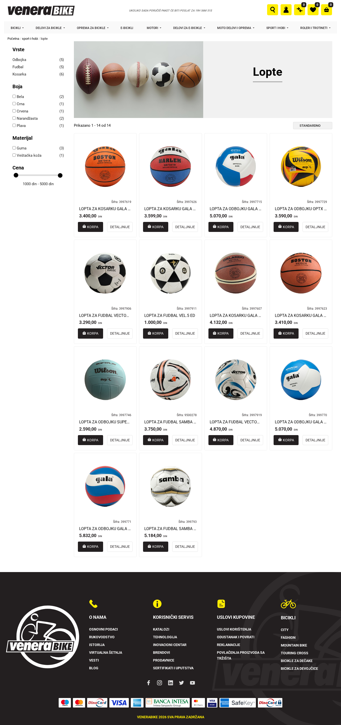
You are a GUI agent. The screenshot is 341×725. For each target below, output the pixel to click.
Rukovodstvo (102, 637)
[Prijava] (286, 9)
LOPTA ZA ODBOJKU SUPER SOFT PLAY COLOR (105, 422)
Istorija (97, 645)
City (285, 630)
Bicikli (16, 28)
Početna (13, 38)
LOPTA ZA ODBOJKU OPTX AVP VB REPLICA (301, 209)
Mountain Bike (294, 645)
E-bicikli (127, 28)
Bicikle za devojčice (299, 669)
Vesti (94, 660)
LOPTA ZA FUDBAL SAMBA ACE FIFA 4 (170, 422)
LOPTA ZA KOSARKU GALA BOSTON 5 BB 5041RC (301, 315)
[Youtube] (192, 682)
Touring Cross (294, 653)
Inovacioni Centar (169, 645)
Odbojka (19, 59)
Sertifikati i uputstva (173, 668)
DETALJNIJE (120, 227)
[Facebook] (148, 682)
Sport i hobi (276, 28)
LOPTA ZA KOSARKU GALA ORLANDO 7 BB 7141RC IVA (236, 315)
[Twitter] (181, 682)
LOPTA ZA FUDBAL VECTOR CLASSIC (105, 315)
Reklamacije (228, 645)
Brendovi (161, 653)
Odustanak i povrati (235, 637)
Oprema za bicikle (91, 28)
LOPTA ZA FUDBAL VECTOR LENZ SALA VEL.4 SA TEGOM (236, 422)
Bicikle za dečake (297, 661)
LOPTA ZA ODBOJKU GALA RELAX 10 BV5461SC (236, 209)
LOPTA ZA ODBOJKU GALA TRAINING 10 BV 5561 (105, 529)
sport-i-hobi (30, 38)
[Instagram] (159, 682)
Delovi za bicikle (49, 28)
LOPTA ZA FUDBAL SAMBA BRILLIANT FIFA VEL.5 (170, 529)
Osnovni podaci (103, 629)
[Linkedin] (170, 682)
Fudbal (17, 67)
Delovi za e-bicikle (188, 28)
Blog (93, 668)
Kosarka (19, 74)
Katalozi (161, 629)
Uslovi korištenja (234, 629)
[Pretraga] (272, 9)
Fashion (288, 638)
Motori (153, 28)
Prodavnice (163, 660)
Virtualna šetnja (105, 653)
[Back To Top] (328, 712)
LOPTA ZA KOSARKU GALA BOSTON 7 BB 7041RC (105, 209)
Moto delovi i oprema (234, 28)
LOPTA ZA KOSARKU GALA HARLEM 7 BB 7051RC (170, 209)
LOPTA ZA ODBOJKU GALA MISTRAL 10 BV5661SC (301, 422)
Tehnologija (165, 637)
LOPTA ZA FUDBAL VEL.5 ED (169, 315)
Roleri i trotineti (314, 28)
